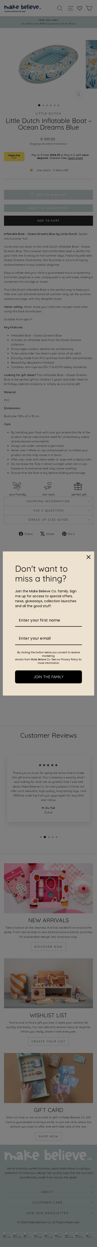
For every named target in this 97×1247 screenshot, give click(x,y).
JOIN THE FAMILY (48, 676)
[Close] (88, 557)
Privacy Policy (69, 659)
